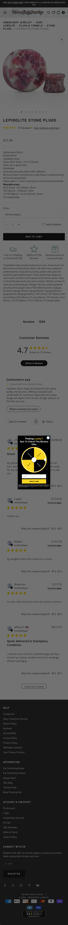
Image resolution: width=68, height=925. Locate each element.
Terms (33, 486)
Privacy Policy (30, 486)
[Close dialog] (48, 437)
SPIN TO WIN (34, 481)
